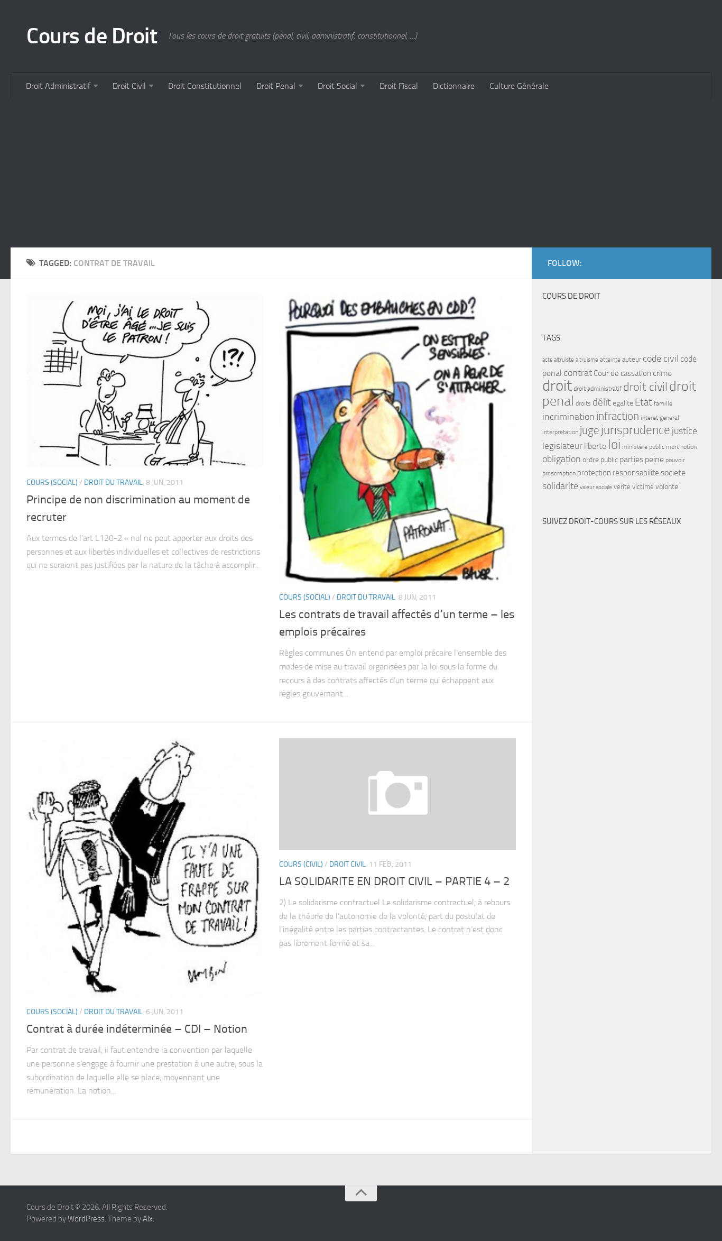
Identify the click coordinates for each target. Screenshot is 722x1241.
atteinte (610, 359)
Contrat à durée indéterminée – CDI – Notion (136, 1029)
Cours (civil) (301, 864)
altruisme (587, 359)
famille (663, 403)
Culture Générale (519, 86)
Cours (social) (52, 482)
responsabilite (636, 472)
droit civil (645, 387)
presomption (559, 473)
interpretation (560, 432)
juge (589, 430)
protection (594, 472)
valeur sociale (596, 487)
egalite (623, 403)
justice (684, 431)
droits (583, 403)
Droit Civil (129, 86)
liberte (595, 446)
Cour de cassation (622, 373)
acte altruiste (558, 359)
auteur (631, 359)
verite (622, 487)
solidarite (560, 486)
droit (557, 385)
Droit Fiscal (398, 86)
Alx (148, 1219)
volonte (666, 486)
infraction (617, 415)
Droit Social (337, 86)
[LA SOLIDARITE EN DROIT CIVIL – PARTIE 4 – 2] (397, 794)
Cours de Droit (91, 36)
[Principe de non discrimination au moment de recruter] (144, 381)
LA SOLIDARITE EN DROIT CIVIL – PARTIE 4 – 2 (394, 881)
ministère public (643, 447)
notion (688, 447)
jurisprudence (635, 430)
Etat (643, 402)
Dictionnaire (454, 86)
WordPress (86, 1219)
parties (631, 459)
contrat (577, 373)
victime (643, 487)
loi (614, 444)
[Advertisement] (328, 173)
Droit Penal (275, 86)
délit (602, 402)
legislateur (562, 445)
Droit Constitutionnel (205, 86)
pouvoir (675, 460)
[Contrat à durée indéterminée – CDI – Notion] (144, 868)
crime (662, 373)
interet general (660, 417)
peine (654, 459)
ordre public (600, 459)
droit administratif (597, 388)
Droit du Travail (113, 482)
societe (673, 472)
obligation (561, 459)
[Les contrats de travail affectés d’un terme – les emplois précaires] (397, 439)
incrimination (568, 416)
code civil (661, 358)
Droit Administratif (58, 86)
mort (672, 447)
